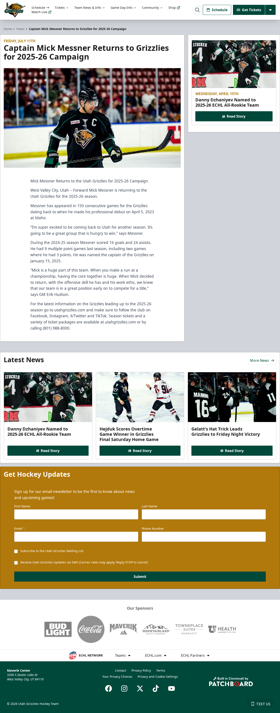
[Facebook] (108, 688)
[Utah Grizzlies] (14, 10)
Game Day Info (121, 7)
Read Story (236, 116)
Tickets (60, 7)
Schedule (38, 7)
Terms (160, 670)
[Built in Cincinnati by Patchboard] (231, 681)
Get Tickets (251, 9)
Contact (120, 670)
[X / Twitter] (140, 688)
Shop (172, 7)
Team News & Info (87, 7)
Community (150, 7)
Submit (140, 576)
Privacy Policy (141, 670)
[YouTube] (171, 688)
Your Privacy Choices (117, 676)
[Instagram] (124, 688)
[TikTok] (156, 688)
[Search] (197, 9)
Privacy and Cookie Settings (158, 676)
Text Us (263, 704)
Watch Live (39, 12)
